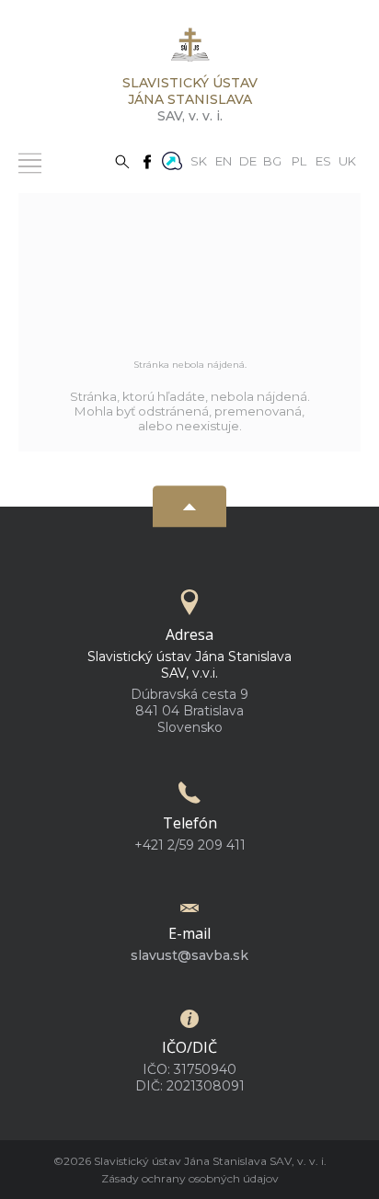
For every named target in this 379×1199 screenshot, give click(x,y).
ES (323, 160)
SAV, (190, 99)
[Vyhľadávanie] (122, 160)
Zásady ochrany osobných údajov (190, 1178)
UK (347, 160)
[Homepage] (189, 50)
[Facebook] (147, 160)
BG (272, 160)
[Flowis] (172, 159)
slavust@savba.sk (189, 955)
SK (198, 160)
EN (223, 160)
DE (248, 160)
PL (299, 160)
